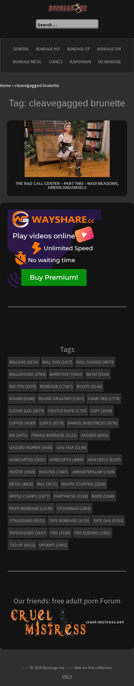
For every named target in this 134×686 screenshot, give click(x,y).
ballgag (23, 362)
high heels (104, 459)
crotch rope (67, 411)
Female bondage (54, 435)
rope (103, 496)
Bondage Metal (27, 61)
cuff (101, 411)
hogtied (53, 472)
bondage (56, 386)
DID (18, 435)
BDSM (97, 374)
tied (60, 533)
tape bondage (69, 520)
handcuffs (67, 459)
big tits (22, 386)
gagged (94, 435)
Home (5, 85)
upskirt (53, 545)
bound (22, 398)
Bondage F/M (109, 49)
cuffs (52, 423)
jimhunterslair (93, 472)
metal (21, 484)
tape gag (108, 520)
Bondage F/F (78, 49)
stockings (74, 508)
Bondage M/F (48, 49)
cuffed (22, 423)
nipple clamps (29, 496)
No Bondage (109, 61)
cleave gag (26, 411)
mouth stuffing (83, 484)
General (21, 49)
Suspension (80, 61)
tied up (22, 545)
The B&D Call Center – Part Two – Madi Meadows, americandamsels (67, 185)
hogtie (22, 472)
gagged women (30, 447)
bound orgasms (61, 398)
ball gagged (95, 362)
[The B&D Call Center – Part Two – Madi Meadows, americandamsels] (67, 148)
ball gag (57, 362)
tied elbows (92, 533)
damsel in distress (92, 423)
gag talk (71, 447)
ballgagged (27, 374)
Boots (89, 386)
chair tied (104, 398)
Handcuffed (27, 459)
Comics (55, 61)
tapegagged (27, 533)
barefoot (66, 374)
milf (47, 484)
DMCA (67, 676)
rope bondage (31, 508)
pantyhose (71, 496)
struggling (27, 520)
